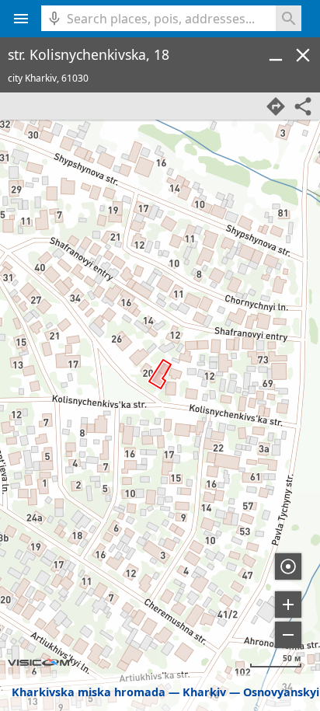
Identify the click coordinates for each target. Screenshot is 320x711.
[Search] (288, 18)
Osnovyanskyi (281, 692)
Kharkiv (204, 692)
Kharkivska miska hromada (88, 692)
